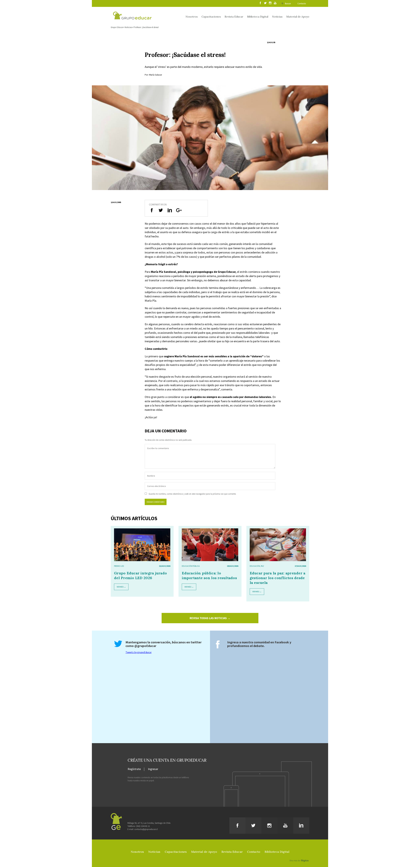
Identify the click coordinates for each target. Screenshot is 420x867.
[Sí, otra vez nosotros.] (299, 856)
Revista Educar (234, 16)
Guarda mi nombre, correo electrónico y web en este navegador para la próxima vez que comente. (192, 493)
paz (262, 566)
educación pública (191, 566)
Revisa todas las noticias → (210, 618)
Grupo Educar (117, 27)
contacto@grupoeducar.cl (146, 829)
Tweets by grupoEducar (139, 652)
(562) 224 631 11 (143, 826)
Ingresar (153, 769)
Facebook (282, 642)
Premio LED (119, 566)
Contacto (301, 3)
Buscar (288, 3)
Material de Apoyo (297, 16)
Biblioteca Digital (257, 16)
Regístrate (134, 769)
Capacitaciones (211, 16)
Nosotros (192, 16)
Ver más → (121, 587)
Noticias (277, 16)
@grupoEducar (145, 646)
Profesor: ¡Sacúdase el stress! (146, 27)
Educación (255, 566)
